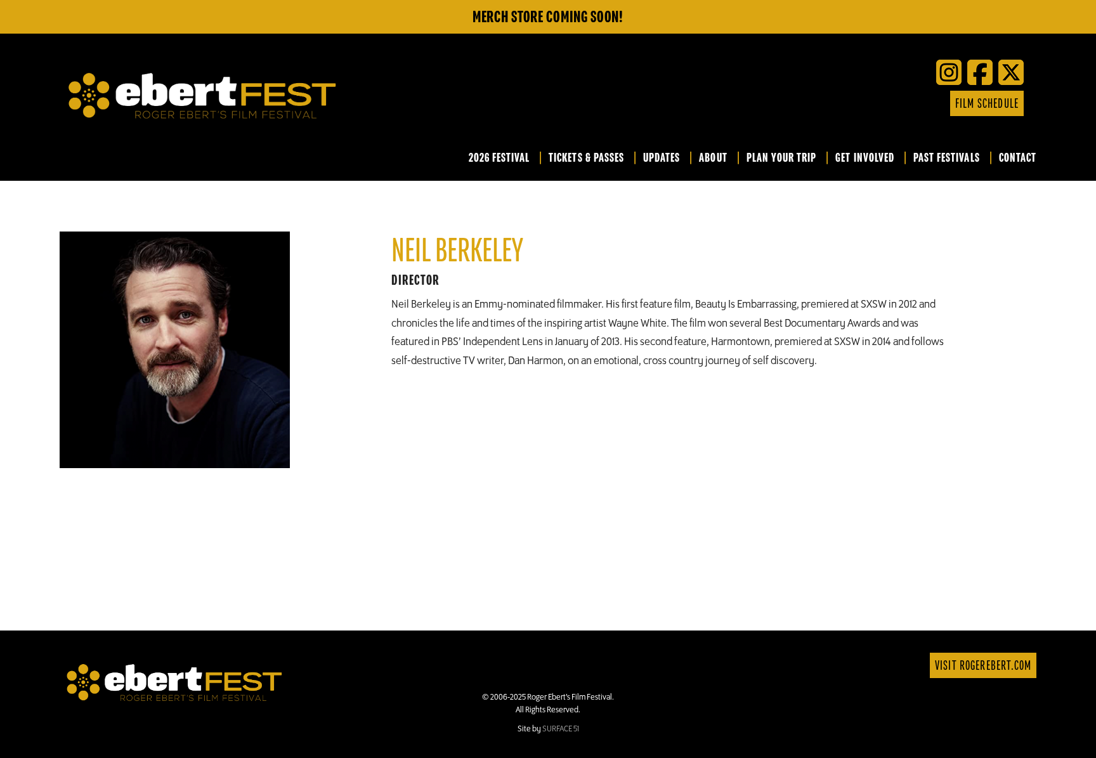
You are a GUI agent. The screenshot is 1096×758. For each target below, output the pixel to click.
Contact (1017, 158)
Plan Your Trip (782, 158)
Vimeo (894, 103)
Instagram (913, 103)
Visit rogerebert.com (983, 665)
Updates (661, 158)
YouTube (875, 103)
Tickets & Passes (586, 158)
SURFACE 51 (560, 728)
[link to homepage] (174, 681)
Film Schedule (987, 103)
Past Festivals (946, 158)
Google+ (933, 103)
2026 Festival (499, 158)
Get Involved (864, 158)
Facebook (837, 103)
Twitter (856, 103)
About (713, 158)
